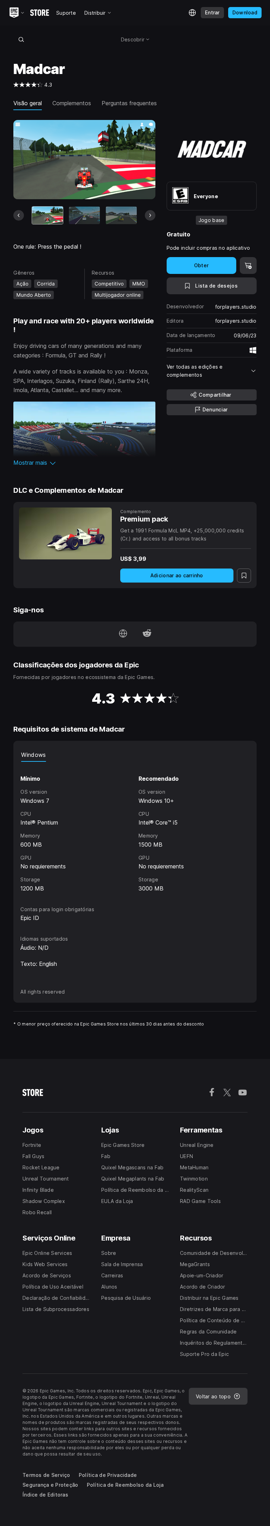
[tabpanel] (134, 827)
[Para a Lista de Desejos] (244, 576)
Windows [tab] (33, 754)
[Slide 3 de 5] (121, 215)
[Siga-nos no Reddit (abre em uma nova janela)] (147, 634)
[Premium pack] (65, 533)
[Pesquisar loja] (21, 39)
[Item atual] (47, 215)
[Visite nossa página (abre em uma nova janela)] (123, 634)
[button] (84, 462)
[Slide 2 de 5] (84, 215)
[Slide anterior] (18, 215)
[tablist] (134, 755)
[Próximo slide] (150, 215)
